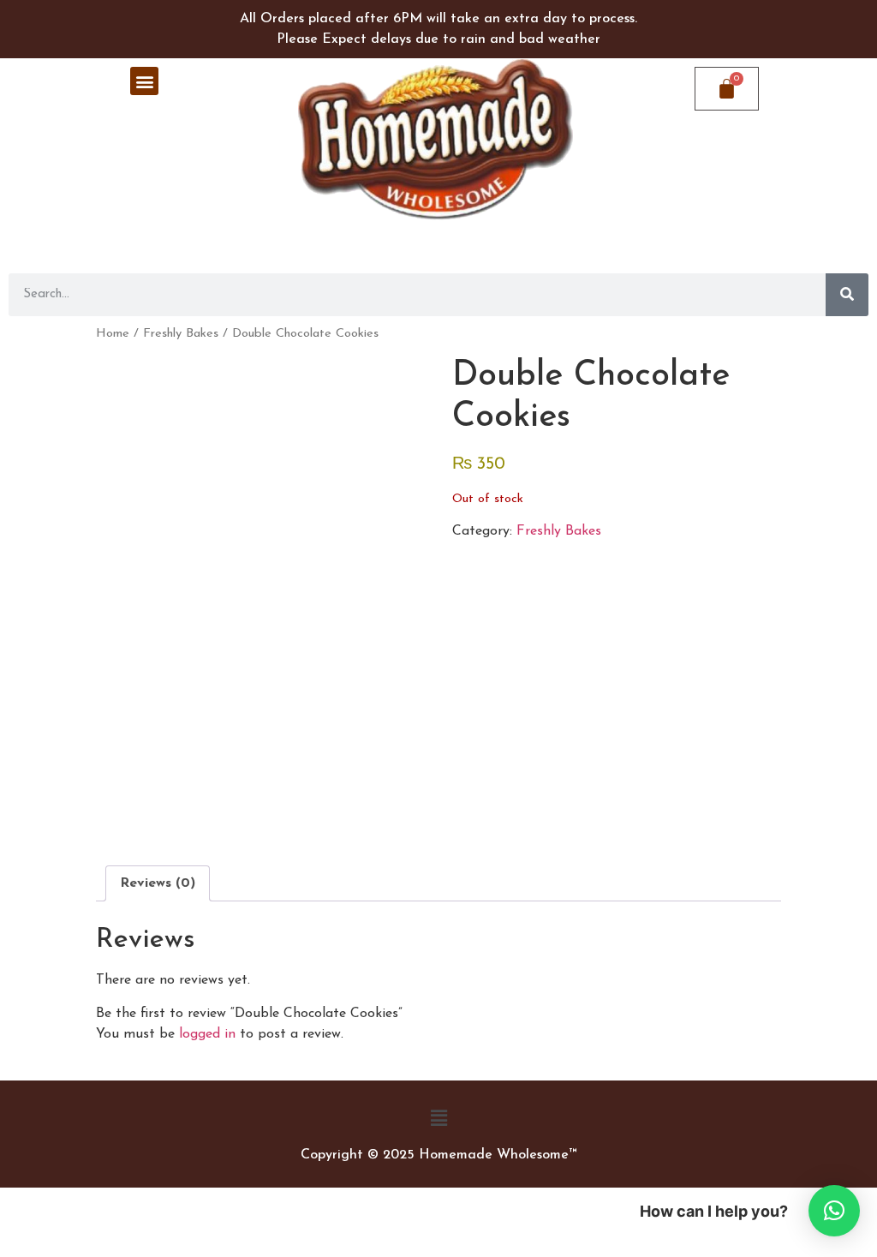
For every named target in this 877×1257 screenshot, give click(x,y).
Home (112, 333)
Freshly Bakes (180, 333)
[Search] (847, 294)
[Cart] (727, 89)
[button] (144, 81)
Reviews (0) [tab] (157, 883)
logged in (207, 1034)
